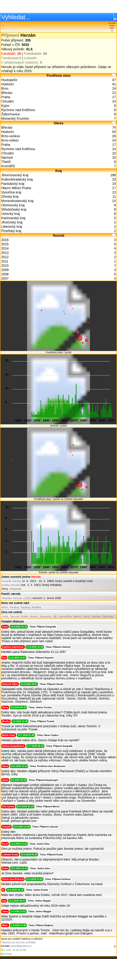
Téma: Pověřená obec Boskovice (47, 766)
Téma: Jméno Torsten (40, 707)
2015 (5, 244)
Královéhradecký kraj (17, 179)
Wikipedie (15, 589)
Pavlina (14, 607)
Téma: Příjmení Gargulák (42, 626)
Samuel (14, 616)
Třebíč (6, 162)
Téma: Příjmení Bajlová (40, 925)
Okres (58, 123)
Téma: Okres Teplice (48, 735)
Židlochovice (10, 114)
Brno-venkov (10, 136)
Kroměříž (8, 166)
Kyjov (5, 106)
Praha (5, 97)
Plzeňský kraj (11, 231)
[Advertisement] (58, 6)
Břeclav (6, 93)
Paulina (36, 607)
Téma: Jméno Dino (39, 844)
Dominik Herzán (11, 581)
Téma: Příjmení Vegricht (41, 657)
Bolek (24, 616)
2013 (5, 253)
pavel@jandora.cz (21, 946)
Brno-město (10, 140)
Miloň (4, 607)
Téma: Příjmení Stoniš (51, 684)
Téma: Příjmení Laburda (45, 826)
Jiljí (55, 616)
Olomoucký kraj (13, 205)
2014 (5, 248)
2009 (5, 270)
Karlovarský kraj (13, 218)
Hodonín (7, 84)
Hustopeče (9, 80)
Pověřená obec (59, 75)
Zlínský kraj (9, 196)
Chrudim (7, 101)
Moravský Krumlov (15, 118)
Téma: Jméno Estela (37, 890)
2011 (4, 261)
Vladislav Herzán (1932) (16, 598)
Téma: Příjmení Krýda (51, 854)
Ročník (58, 235)
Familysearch (11, 58)
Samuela (107, 616)
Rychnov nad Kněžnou (18, 110)
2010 (5, 265)
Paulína (25, 607)
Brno (4, 88)
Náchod (7, 157)
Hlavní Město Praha (16, 188)
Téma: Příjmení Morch (47, 806)
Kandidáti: (11, 53)
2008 (5, 274)
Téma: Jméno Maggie (39, 901)
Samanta (45, 616)
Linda (4, 616)
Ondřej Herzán (10, 585)
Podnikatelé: (35, 53)
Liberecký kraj (11, 226)
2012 (5, 257)
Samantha (64, 616)
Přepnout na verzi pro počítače (18, 942)
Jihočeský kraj (11, 222)
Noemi (34, 616)
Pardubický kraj (12, 184)
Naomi (77, 616)
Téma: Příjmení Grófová (57, 879)
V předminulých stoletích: (21, 62)
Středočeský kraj (13, 209)
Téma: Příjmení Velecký (57, 647)
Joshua (95, 616)
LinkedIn (30, 58)
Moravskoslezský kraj (17, 201)
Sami (86, 616)
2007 (5, 278)
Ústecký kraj (10, 214)
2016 (5, 240)
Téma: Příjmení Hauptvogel (43, 780)
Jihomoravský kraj (14, 175)
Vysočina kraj (11, 192)
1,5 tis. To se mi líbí (15, 950)
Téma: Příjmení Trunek (42, 721)
